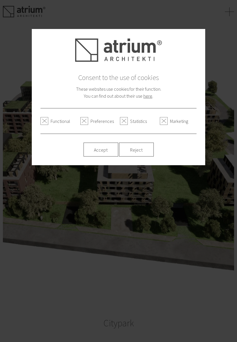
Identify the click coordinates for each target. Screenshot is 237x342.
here (147, 96)
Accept (101, 150)
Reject (136, 150)
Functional (60, 121)
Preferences (102, 121)
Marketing (179, 121)
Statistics (138, 121)
